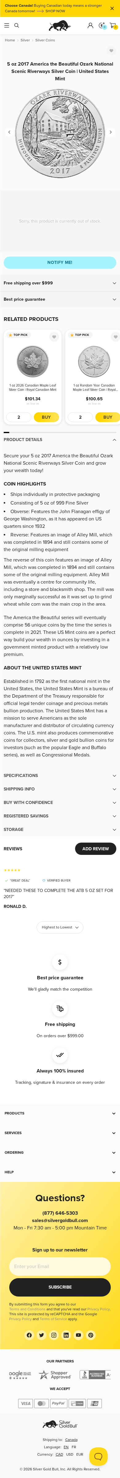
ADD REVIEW (95, 848)
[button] (60, 283)
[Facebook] (29, 1335)
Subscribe (60, 1287)
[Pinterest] (91, 1335)
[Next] (110, 132)
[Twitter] (41, 1335)
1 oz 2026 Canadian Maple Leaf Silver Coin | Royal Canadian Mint (32, 387)
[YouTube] (78, 1335)
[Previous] (9, 132)
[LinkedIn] (66, 1335)
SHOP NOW (55, 11)
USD (69, 1454)
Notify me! (60, 262)
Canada (71, 1440)
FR (74, 1447)
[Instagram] (54, 1335)
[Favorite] (111, 50)
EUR (79, 1454)
